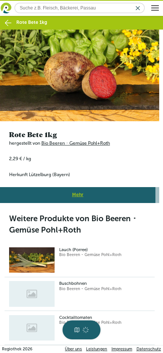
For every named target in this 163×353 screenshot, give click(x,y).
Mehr (77, 192)
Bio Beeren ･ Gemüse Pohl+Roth (75, 141)
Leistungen (96, 349)
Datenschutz (148, 349)
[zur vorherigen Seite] (8, 23)
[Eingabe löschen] (138, 8)
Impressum (121, 349)
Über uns (73, 349)
